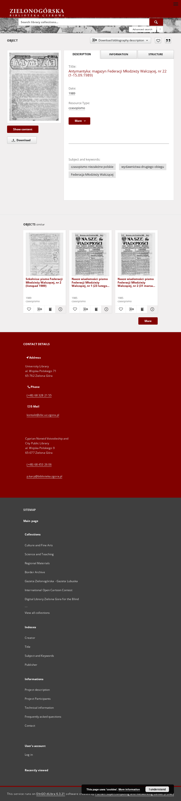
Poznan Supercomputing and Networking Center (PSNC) (134, 794)
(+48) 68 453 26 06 (39, 464)
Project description (37, 690)
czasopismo (77, 108)
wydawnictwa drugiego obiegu (142, 167)
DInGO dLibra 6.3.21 (50, 794)
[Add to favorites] (158, 40)
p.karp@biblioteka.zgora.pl (44, 476)
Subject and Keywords (39, 656)
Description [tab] (82, 54)
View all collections (37, 613)
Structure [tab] (155, 54)
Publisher (31, 665)
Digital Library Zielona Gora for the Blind (52, 599)
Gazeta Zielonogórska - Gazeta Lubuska (51, 581)
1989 (72, 93)
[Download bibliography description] (39, 309)
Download (23, 140)
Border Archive (35, 572)
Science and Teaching (39, 554)
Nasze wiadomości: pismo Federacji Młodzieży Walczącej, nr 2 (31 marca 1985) (136, 282)
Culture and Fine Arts (39, 545)
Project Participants (38, 699)
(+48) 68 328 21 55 (39, 395)
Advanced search (142, 29)
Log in (29, 755)
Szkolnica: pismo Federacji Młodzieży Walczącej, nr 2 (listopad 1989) (44, 282)
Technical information (39, 708)
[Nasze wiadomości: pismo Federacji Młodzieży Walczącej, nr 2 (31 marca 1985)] (136, 254)
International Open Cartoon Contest (48, 590)
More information (129, 789)
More (148, 321)
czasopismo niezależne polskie (92, 167)
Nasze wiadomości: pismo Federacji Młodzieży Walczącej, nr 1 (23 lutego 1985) (90, 282)
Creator (30, 638)
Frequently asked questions (43, 717)
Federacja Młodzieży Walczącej (92, 175)
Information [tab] (118, 54)
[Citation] (168, 40)
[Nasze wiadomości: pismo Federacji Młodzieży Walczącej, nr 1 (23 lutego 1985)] (90, 254)
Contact (30, 726)
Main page (30, 521)
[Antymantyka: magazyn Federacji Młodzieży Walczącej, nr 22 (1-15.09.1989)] (34, 87)
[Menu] (175, 4)
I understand (157, 789)
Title (28, 647)
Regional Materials (37, 563)
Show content (22, 129)
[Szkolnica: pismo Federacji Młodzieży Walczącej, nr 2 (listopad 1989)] (44, 254)
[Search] (156, 22)
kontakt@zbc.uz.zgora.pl (43, 415)
